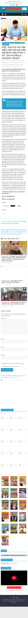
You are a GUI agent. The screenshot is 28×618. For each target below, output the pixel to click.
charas (18, 62)
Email (2, 347)
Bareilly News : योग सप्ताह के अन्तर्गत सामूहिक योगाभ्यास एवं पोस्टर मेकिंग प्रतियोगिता (13, 222)
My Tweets (3, 413)
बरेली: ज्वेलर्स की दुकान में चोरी (14, 3)
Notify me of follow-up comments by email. (13, 363)
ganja (6, 66)
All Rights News (6, 42)
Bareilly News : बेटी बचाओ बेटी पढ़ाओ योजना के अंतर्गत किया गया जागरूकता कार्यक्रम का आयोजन (14, 303)
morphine (10, 66)
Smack (17, 66)
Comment (4, 318)
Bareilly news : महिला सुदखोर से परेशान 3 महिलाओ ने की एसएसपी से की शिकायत (12, 281)
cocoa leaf (22, 62)
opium (14, 66)
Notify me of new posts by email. (11, 366)
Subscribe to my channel (14, 587)
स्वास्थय (7, 44)
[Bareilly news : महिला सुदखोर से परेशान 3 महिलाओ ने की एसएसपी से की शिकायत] (14, 266)
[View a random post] (25, 14)
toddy (20, 66)
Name (3, 339)
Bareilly (11, 42)
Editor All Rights (14, 60)
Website (3, 355)
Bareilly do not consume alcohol (9, 62)
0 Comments (21, 60)
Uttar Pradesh (18, 42)
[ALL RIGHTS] (2, 14)
